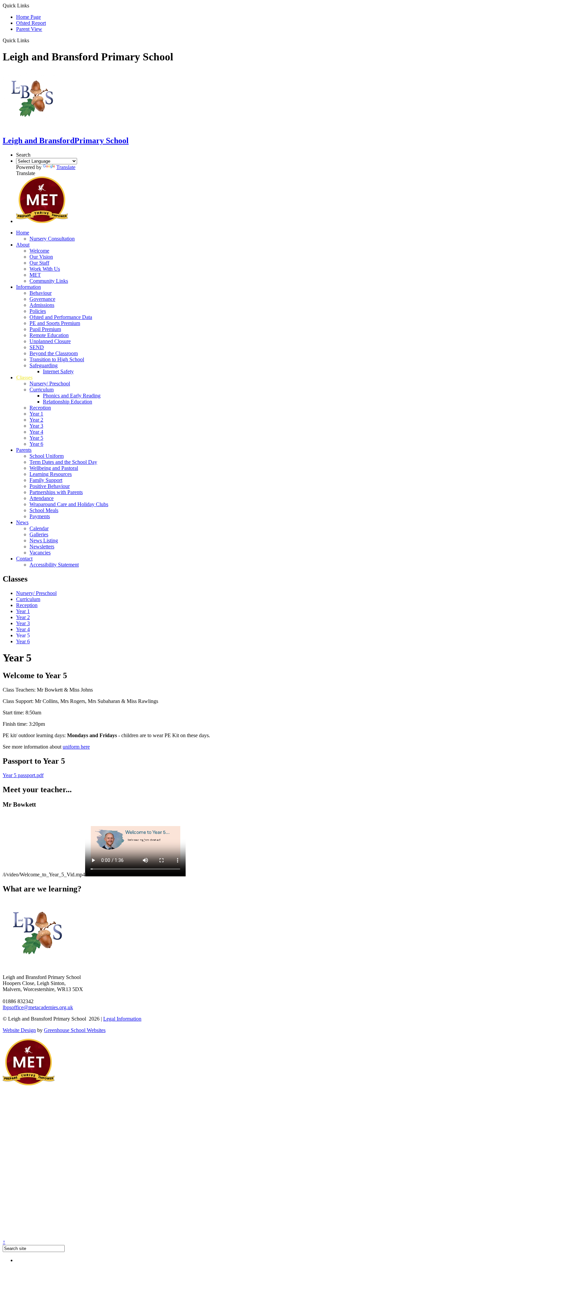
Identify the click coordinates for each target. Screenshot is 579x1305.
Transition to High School (56, 359)
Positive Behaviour (49, 486)
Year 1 (36, 414)
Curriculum (41, 389)
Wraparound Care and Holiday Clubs (68, 504)
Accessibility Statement (54, 564)
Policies (37, 311)
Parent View (29, 29)
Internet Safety (58, 371)
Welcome (39, 251)
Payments (39, 516)
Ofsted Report (31, 23)
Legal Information (122, 1019)
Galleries (38, 534)
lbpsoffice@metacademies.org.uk (38, 1007)
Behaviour (40, 293)
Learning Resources (50, 474)
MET (35, 275)
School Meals (43, 510)
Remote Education (49, 335)
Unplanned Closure (50, 341)
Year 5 (36, 438)
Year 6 (36, 444)
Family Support (45, 480)
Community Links (48, 281)
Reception (40, 408)
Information (28, 287)
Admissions (41, 305)
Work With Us (44, 269)
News (22, 522)
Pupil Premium (45, 329)
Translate (65, 167)
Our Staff (39, 263)
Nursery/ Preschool (49, 383)
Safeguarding (43, 365)
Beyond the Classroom (53, 353)
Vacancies (40, 552)
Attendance (41, 498)
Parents (23, 450)
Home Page (28, 17)
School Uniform (46, 456)
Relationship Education (67, 401)
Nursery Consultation (52, 238)
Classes (24, 377)
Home (22, 232)
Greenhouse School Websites (75, 1030)
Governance (42, 299)
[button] (31, 40)
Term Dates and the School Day (63, 462)
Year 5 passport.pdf (23, 775)
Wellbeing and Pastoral (53, 468)
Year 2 (36, 420)
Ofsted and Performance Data (60, 317)
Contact (24, 558)
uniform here (76, 747)
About (22, 245)
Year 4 (36, 432)
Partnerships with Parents (56, 492)
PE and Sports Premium (54, 323)
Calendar (39, 528)
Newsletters (41, 546)
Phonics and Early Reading (72, 395)
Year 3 (36, 426)
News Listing (43, 540)
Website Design (19, 1030)
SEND (36, 347)
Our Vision (41, 257)
